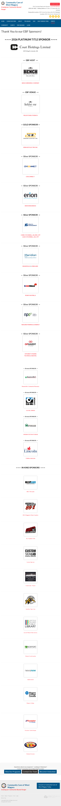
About (20, 21)
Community (4, 25)
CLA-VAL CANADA (30, 410)
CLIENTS (12, 25)
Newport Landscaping (30, 656)
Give (34, 21)
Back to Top (3, 798)
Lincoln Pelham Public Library (30, 632)
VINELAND (35, 266)
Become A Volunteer (48, 772)
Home (2, 21)
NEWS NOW (30, 679)
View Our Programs (12, 772)
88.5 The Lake (30, 491)
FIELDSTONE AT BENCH (30, 115)
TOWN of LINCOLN (30, 458)
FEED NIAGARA (20, 25)
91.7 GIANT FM (30, 538)
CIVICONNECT (30, 176)
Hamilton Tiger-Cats (30, 609)
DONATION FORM (11, 21)
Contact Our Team (30, 772)
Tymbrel (9, 801)
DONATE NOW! (55, 4)
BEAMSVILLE (26, 266)
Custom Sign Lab (30, 562)
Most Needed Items (43, 21)
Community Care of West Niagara (14, 3)
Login (28, 25)
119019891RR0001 (55, 6)
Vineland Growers (30, 754)
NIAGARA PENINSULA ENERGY (31, 324)
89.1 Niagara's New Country (30, 515)
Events (53, 21)
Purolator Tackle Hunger (30, 730)
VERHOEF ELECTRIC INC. (30, 147)
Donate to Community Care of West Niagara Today (48, 786)
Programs (27, 21)
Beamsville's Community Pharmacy (30, 386)
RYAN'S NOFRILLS (30, 295)
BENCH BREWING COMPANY (30, 83)
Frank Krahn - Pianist (30, 585)
